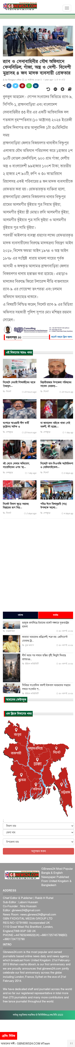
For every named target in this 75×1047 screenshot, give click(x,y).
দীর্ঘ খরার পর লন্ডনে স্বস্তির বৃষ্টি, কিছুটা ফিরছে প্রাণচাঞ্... (44, 657)
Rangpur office (14, 79)
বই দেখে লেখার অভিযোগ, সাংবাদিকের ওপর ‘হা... (16, 465)
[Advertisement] (37, 564)
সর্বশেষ (20, 615)
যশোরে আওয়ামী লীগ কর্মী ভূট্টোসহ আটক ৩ (16, 424)
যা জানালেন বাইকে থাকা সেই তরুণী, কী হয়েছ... (55, 424)
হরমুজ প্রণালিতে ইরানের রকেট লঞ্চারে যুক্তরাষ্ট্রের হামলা (45, 624)
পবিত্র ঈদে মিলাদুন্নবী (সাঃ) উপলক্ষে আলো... (53, 505)
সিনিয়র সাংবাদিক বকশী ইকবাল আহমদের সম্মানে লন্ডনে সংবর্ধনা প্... (46, 687)
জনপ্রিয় (55, 615)
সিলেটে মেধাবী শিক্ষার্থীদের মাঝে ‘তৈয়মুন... (19, 384)
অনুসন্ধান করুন (38, 851)
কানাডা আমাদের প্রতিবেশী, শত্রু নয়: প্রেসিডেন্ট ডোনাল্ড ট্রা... (45, 639)
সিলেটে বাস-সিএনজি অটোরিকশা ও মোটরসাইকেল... (56, 465)
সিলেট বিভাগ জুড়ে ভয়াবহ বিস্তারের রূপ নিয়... (16, 505)
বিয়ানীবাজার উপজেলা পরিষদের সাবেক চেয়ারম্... (55, 384)
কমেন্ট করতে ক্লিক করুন (61, 336)
